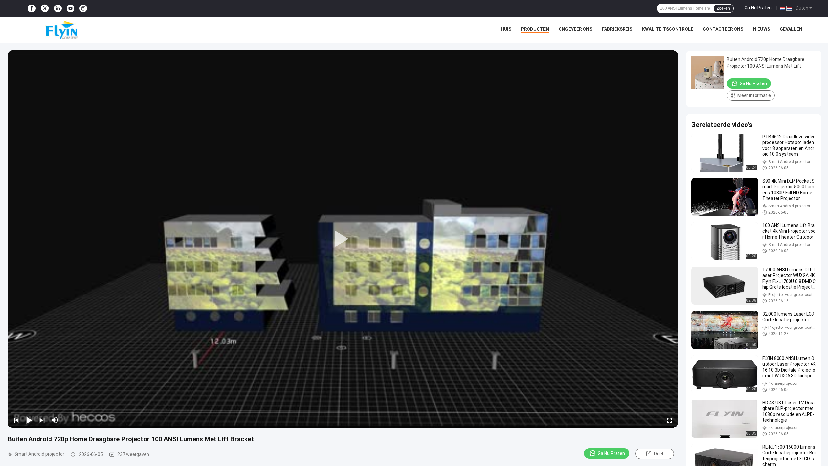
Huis (506, 29)
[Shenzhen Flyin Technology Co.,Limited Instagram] (83, 9)
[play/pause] (29, 420)
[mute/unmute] (55, 420)
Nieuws (761, 29)
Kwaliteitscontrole (667, 29)
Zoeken (723, 8)
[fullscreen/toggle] (669, 420)
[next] (42, 420)
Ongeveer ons (575, 29)
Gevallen (791, 29)
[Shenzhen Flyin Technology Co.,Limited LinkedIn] (58, 9)
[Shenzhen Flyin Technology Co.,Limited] (51, 29)
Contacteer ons (723, 29)
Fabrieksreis (617, 29)
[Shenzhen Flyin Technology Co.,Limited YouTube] (70, 9)
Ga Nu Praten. (759, 7)
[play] (343, 239)
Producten (535, 29)
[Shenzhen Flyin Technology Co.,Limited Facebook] (32, 9)
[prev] (16, 420)
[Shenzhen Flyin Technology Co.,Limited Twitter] (44, 8)
